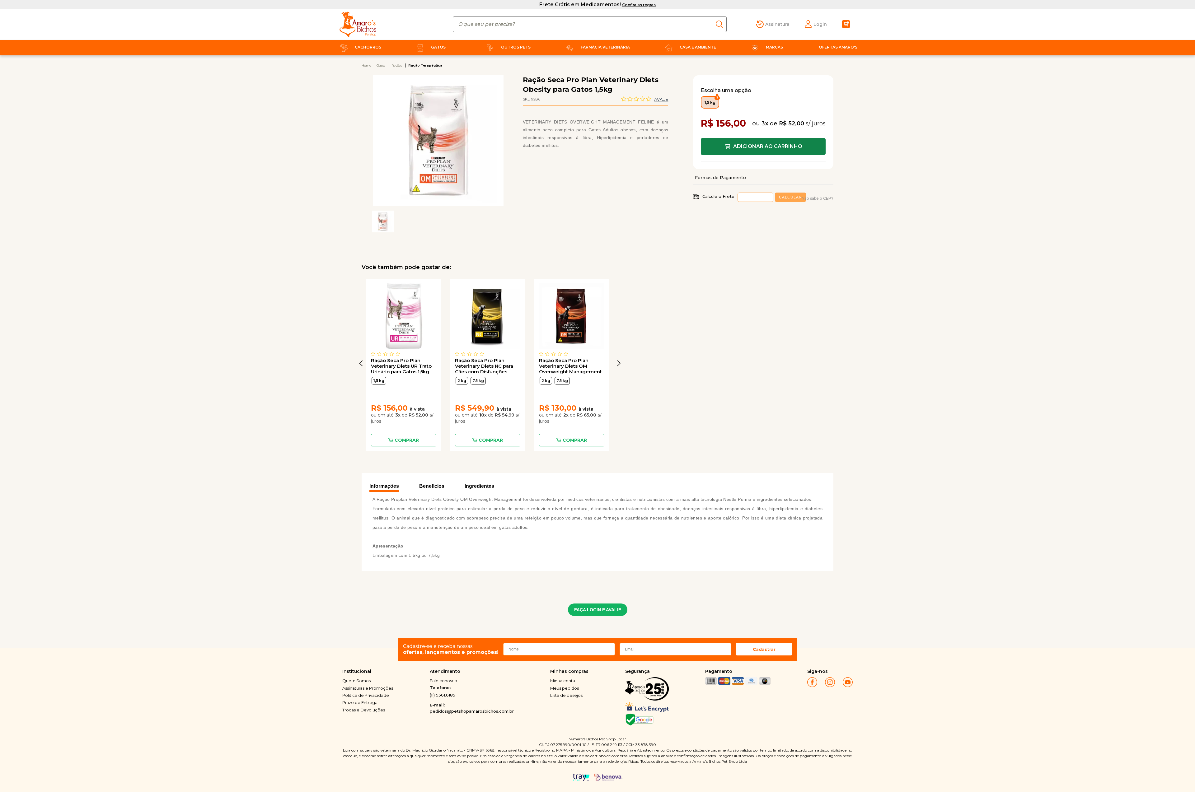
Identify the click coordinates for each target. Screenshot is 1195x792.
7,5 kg (478, 380)
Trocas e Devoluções (363, 709)
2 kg (461, 380)
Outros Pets (516, 47)
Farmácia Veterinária (605, 47)
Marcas (774, 47)
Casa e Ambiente (698, 47)
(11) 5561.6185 (442, 694)
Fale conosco (443, 680)
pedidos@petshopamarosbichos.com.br (472, 711)
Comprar (407, 440)
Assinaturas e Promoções (367, 688)
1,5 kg (378, 380)
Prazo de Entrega (359, 702)
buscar (721, 24)
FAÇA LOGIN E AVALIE (597, 609)
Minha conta (562, 680)
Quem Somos (356, 680)
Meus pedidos (564, 688)
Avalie (661, 99)
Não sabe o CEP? (817, 198)
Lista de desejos (566, 695)
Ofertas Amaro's (838, 47)
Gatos (438, 47)
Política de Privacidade (365, 695)
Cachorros (368, 47)
